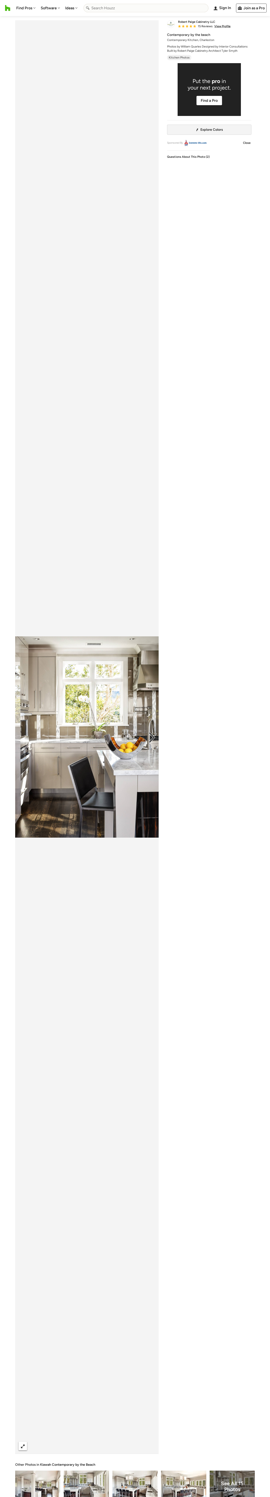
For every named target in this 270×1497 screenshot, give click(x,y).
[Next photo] (152, 737)
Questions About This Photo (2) (188, 157)
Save (100, 1446)
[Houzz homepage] (7, 8)
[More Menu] (151, 1446)
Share (78, 1446)
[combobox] (146, 8)
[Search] (88, 8)
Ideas (69, 8)
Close (247, 143)
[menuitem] (26, 8)
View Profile (222, 26)
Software (49, 8)
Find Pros (24, 8)
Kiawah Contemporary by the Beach (67, 1465)
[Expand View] (23, 1446)
